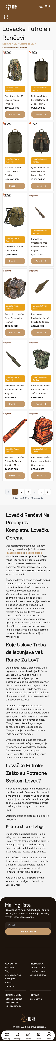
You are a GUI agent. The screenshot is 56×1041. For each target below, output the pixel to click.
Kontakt (8, 982)
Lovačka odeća (37, 971)
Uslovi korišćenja (13, 1006)
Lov (15, 43)
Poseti (12, 114)
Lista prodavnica (13, 975)
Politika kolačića (12, 1002)
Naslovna (6, 43)
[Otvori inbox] (38, 1034)
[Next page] (48, 492)
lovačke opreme (15, 552)
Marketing (9, 986)
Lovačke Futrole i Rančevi (13, 89)
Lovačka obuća (37, 967)
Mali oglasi (10, 978)
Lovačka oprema (38, 975)
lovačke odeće (34, 552)
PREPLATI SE (26, 931)
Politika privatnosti (13, 999)
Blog (7, 971)
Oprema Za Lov (26, 43)
